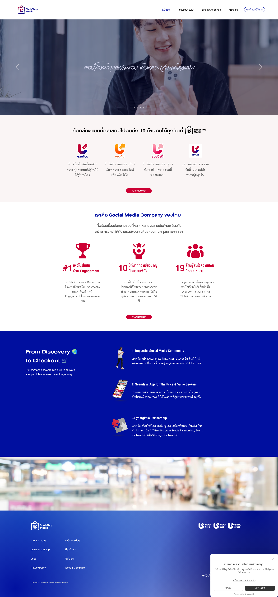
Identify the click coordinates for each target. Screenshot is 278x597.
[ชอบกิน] (140, 107)
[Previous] (17, 67)
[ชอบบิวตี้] (143, 107)
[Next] (260, 67)
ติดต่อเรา (69, 558)
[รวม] (134, 107)
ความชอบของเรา (39, 540)
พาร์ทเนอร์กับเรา (73, 540)
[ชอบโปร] (137, 107)
